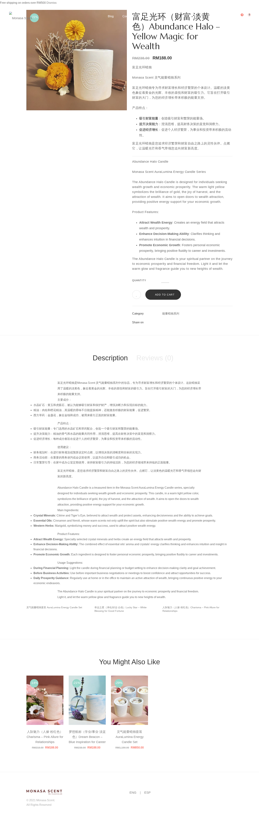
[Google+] (176, 322)
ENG (133, 792)
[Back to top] (249, 806)
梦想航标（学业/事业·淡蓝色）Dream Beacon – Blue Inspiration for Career (87, 737)
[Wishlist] (239, 16)
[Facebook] (163, 322)
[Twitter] (170, 322)
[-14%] (44, 678)
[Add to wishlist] (136, 295)
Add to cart (165, 294)
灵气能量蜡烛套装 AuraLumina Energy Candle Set (54, 607)
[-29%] (129, 678)
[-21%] (87, 678)
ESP (147, 792)
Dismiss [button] (52, 2)
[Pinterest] (182, 322)
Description (110, 358)
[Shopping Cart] (246, 16)
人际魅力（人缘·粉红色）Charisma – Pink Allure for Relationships (45, 737)
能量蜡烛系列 (170, 313)
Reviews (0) (154, 358)
